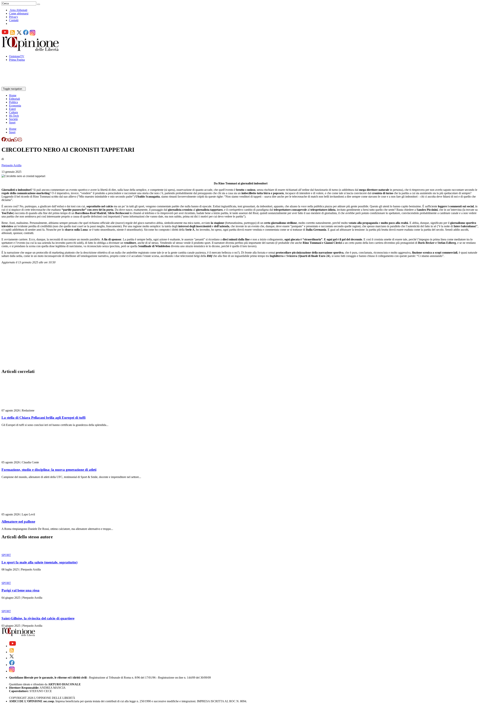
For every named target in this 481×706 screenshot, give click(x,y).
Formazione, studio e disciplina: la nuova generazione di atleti (49, 470)
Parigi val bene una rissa (20, 590)
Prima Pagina (17, 59)
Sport (12, 122)
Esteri (12, 109)
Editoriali (14, 98)
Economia (15, 105)
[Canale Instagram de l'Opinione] (32, 34)
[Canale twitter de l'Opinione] (19, 34)
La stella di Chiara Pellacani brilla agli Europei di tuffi (43, 418)
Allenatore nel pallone (18, 521)
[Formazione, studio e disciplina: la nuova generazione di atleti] (24, 459)
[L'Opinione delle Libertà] (31, 50)
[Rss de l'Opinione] (12, 34)
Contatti (13, 20)
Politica (13, 102)
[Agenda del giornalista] (18, 85)
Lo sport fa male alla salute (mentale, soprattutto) (39, 562)
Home (12, 95)
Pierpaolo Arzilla (11, 165)
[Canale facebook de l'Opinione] (26, 34)
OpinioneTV (16, 56)
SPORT (6, 555)
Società (13, 119)
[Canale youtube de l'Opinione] (5, 34)
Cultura (13, 112)
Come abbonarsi (18, 13)
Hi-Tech (14, 115)
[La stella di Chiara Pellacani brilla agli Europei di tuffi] (24, 407)
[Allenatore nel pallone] (24, 511)
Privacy (13, 16)
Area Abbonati (18, 10)
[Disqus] (240, 317)
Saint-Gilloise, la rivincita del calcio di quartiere (38, 618)
